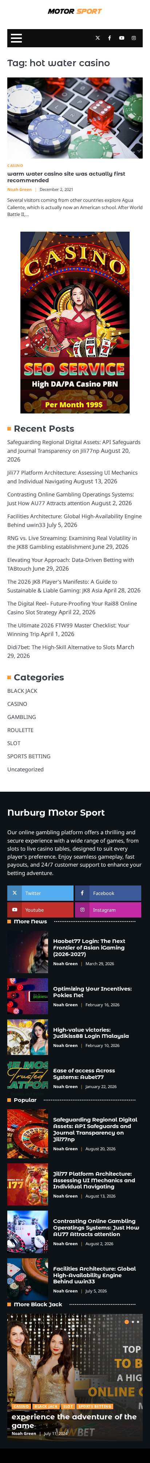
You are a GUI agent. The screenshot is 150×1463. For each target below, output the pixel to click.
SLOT (13, 743)
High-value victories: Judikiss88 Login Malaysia (91, 1033)
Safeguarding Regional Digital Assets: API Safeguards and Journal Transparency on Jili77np (95, 1129)
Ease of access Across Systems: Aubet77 (84, 1073)
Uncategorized (25, 769)
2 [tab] (133, 1322)
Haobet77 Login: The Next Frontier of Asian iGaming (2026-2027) (89, 948)
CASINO (15, 166)
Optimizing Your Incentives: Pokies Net (92, 992)
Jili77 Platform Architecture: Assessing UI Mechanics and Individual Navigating (94, 1180)
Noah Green (19, 189)
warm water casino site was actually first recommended (66, 177)
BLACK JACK (22, 690)
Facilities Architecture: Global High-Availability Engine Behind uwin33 (94, 1275)
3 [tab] (138, 1322)
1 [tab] (127, 1322)
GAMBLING (21, 716)
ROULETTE (20, 730)
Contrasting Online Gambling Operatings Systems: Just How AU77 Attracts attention (96, 1228)
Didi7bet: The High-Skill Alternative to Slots (61, 647)
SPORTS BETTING (29, 756)
